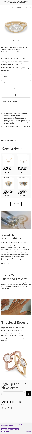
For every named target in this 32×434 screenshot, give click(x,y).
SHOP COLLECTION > (7, 345)
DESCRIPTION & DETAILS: (8, 140)
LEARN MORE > (5, 263)
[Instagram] (5, 408)
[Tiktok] (8, 408)
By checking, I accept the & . (17, 127)
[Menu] (2, 7)
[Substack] (14, 408)
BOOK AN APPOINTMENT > (9, 292)
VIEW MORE (16, 203)
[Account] (26, 7)
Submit (16, 133)
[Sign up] (28, 393)
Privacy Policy (8, 128)
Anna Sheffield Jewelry (11, 404)
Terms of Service (24, 126)
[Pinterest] (11, 408)
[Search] (6, 7)
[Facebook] (2, 408)
